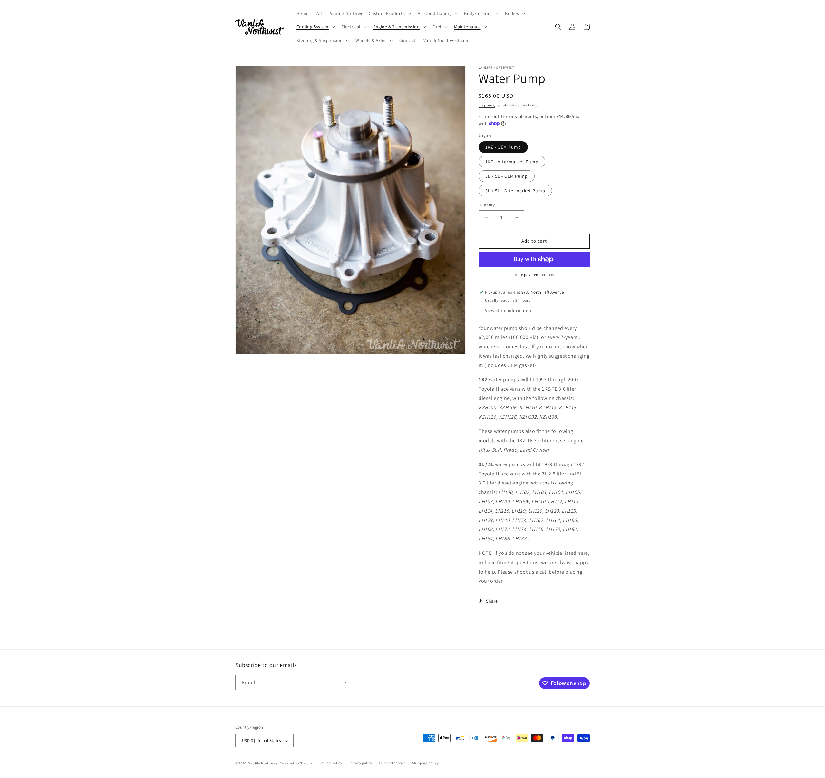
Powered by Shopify (296, 763)
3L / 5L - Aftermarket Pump (515, 191)
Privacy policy (360, 763)
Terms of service (392, 763)
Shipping (487, 105)
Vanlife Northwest (263, 763)
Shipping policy (425, 763)
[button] (370, 13)
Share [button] (492, 601)
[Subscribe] (344, 682)
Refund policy (330, 763)
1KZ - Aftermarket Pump (512, 162)
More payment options (534, 274)
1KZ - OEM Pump (503, 147)
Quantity (487, 205)
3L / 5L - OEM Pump (506, 176)
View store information (509, 310)
